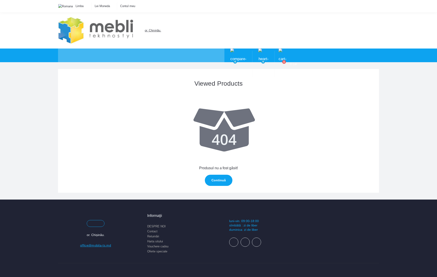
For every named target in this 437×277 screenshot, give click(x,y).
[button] (152, 30)
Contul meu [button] (127, 6)
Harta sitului (155, 241)
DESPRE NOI (156, 226)
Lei (102, 6)
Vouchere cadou (157, 246)
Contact (152, 231)
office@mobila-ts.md (95, 245)
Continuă (218, 180)
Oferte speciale (157, 251)
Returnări (153, 236)
